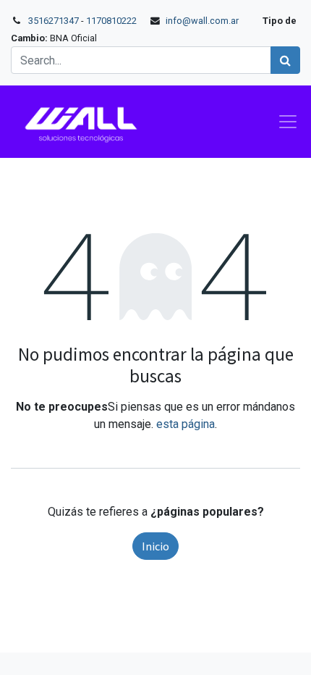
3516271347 (53, 20)
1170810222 (112, 20)
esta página (185, 424)
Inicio (155, 546)
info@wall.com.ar (202, 20)
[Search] (285, 60)
